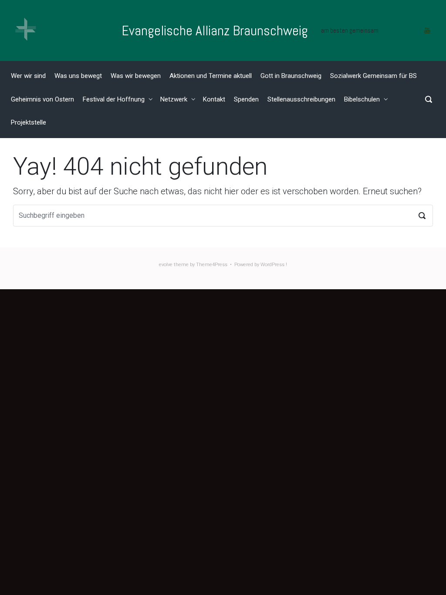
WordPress (272, 264)
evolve (165, 264)
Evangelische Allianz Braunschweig (215, 30)
